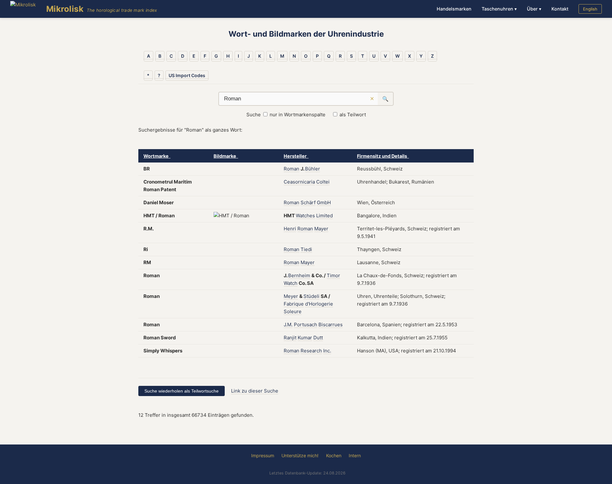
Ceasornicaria (299, 182)
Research (311, 351)
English (590, 8)
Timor (333, 275)
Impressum (262, 455)
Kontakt (559, 8)
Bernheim (299, 275)
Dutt (318, 338)
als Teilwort (352, 115)
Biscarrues (330, 324)
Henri (290, 229)
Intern (355, 455)
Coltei (323, 182)
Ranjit (290, 338)
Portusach (305, 324)
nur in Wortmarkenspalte (297, 115)
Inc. (327, 351)
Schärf (308, 202)
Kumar (305, 338)
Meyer (291, 296)
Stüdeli (311, 296)
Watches (305, 216)
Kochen (333, 455)
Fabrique (294, 304)
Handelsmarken (454, 8)
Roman (291, 169)
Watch (290, 283)
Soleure (293, 311)
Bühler (312, 169)
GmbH (324, 202)
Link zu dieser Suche (254, 391)
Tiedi (306, 249)
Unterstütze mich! (299, 455)
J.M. (288, 324)
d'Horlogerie (319, 304)
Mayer (321, 229)
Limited (324, 216)
